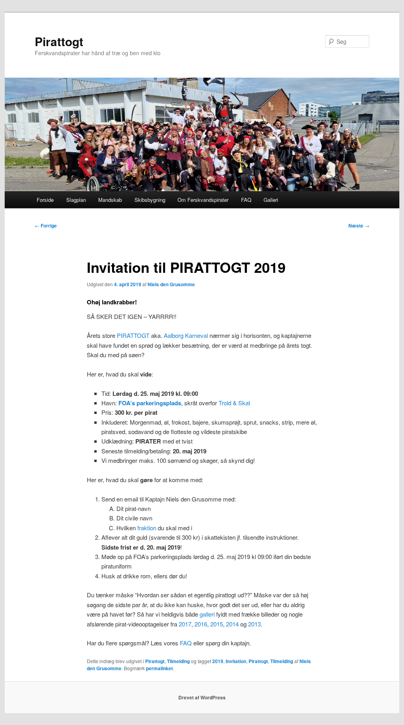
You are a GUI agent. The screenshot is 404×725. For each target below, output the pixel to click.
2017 (185, 624)
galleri (207, 614)
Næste (358, 225)
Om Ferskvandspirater (203, 199)
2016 (201, 624)
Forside (45, 199)
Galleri (271, 199)
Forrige (46, 225)
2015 (216, 624)
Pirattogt (59, 41)
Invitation (236, 661)
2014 (232, 624)
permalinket (159, 668)
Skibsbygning (150, 199)
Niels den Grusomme (171, 284)
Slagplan (76, 199)
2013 (254, 624)
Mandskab (110, 199)
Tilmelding (178, 661)
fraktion (146, 528)
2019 (217, 661)
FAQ (246, 199)
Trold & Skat (234, 403)
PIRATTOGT (133, 335)
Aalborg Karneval (186, 335)
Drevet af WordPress (202, 697)
